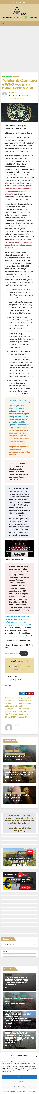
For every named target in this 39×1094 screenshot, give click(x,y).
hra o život (9, 76)
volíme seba (16, 76)
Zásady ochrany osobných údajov (10, 1091)
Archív (5, 951)
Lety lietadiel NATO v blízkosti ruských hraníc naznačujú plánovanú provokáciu (17, 981)
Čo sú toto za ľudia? (15, 756)
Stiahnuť (23, 653)
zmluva (22, 98)
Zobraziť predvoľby (19, 1087)
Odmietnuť (19, 1082)
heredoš (23, 95)
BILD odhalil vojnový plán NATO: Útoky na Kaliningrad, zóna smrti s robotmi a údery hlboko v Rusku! (18, 1018)
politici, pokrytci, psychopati (12, 753)
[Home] (2, 23)
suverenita (22, 753)
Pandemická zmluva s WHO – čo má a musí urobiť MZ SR (19, 84)
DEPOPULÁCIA (9, 751)
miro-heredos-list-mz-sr (11, 653)
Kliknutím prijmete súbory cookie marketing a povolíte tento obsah (19, 548)
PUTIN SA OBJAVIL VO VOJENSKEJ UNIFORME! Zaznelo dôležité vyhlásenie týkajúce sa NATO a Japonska (19, 1038)
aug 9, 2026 (10, 780)
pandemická (12, 98)
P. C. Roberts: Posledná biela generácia (17, 796)
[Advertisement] (19, 46)
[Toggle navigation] (19, 23)
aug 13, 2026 (10, 1045)
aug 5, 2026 (10, 800)
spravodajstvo (8, 975)
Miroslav (28, 95)
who (18, 98)
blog (4, 76)
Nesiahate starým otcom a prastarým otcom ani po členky (19, 774)
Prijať (19, 1077)
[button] (36, 1056)
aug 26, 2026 (10, 987)
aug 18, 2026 (11, 759)
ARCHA (13, 93)
